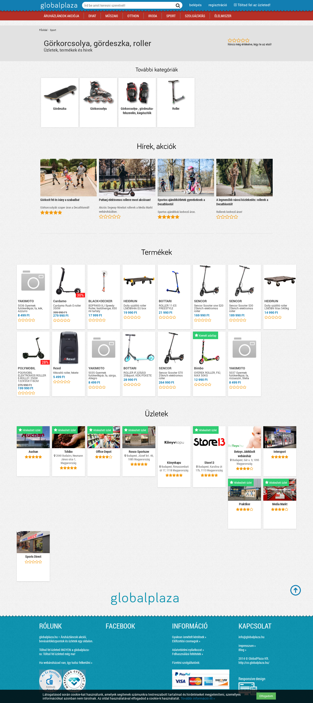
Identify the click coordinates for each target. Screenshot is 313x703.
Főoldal (43, 30)
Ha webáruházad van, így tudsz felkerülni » (65, 662)
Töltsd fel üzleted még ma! (59, 654)
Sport (53, 30)
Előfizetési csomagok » (186, 641)
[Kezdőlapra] (58, 9)
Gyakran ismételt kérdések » (189, 637)
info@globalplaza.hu (251, 637)
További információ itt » (198, 698)
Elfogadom (266, 696)
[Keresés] (178, 5)
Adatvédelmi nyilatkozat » (188, 650)
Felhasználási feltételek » (187, 654)
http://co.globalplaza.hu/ (254, 662)
